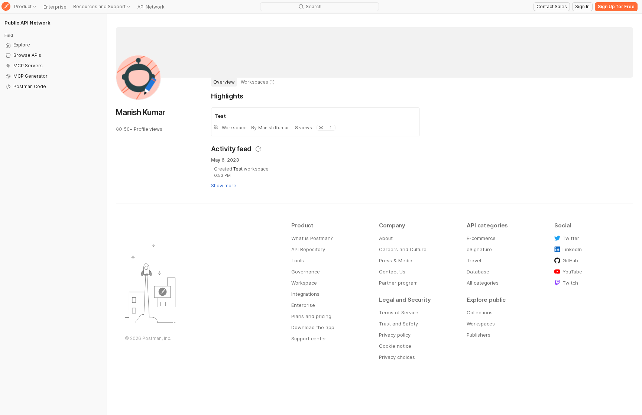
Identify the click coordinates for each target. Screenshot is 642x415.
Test (238, 169)
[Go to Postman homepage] (5, 7)
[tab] (224, 82)
